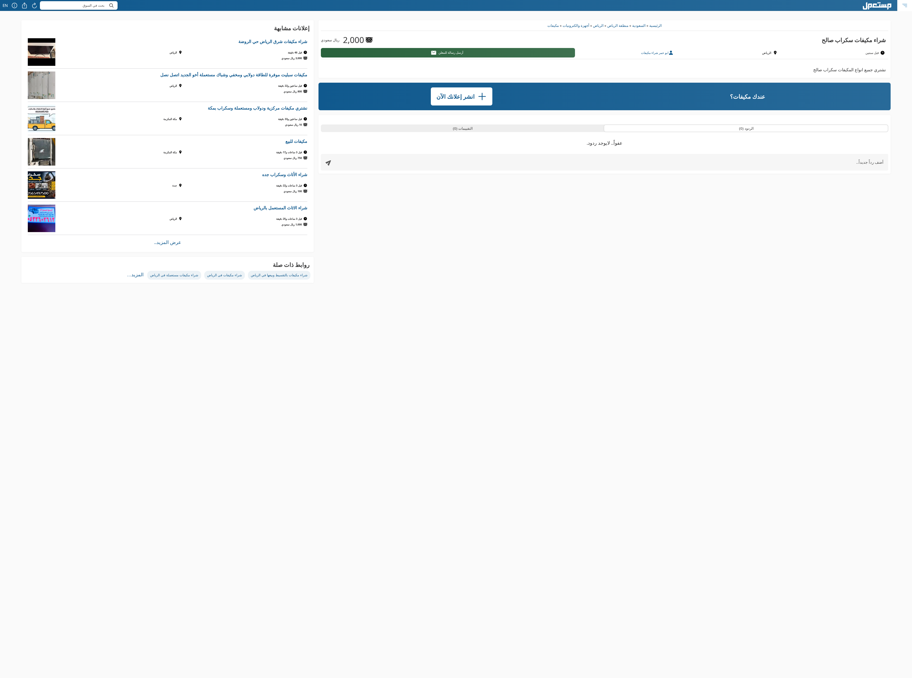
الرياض (598, 25)
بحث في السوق (93, 5)
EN (5, 5)
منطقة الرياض (617, 25)
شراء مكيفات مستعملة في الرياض (174, 275)
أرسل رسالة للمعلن (450, 52)
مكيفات (553, 25)
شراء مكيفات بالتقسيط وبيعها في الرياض (279, 275)
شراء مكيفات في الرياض (224, 275)
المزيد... (135, 274)
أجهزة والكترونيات (576, 25)
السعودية (639, 25)
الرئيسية (655, 25)
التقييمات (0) (463, 128)
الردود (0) (746, 128)
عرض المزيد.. (167, 242)
